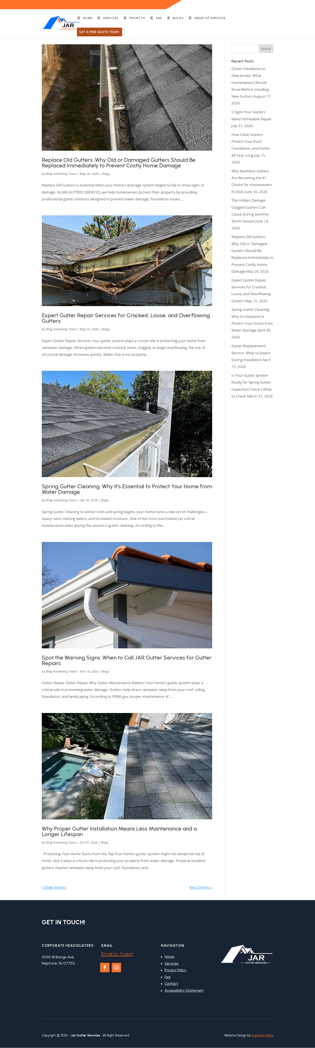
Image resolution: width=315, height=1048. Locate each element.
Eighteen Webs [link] (262, 1035)
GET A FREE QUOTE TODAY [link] (99, 32)
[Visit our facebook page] (265, 3)
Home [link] (87, 18)
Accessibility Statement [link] (184, 990)
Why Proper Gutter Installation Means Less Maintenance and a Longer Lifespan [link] (119, 831)
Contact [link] (171, 983)
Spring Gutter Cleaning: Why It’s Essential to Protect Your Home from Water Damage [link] (127, 489)
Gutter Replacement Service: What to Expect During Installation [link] (251, 352)
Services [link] (110, 18)
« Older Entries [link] (54, 887)
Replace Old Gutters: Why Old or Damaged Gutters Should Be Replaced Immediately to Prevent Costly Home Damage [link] (118, 162)
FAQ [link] (159, 18)
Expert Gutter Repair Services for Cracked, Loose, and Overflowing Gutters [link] (126, 318)
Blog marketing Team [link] (61, 174)
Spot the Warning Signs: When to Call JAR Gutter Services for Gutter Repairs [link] (127, 660)
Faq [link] (167, 977)
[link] (61, 22)
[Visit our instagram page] (271, 3)
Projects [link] (137, 18)
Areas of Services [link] (209, 18)
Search (266, 49)
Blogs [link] (178, 18)
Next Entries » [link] (200, 887)
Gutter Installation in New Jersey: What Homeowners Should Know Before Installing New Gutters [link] (250, 82)
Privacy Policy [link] (175, 970)
